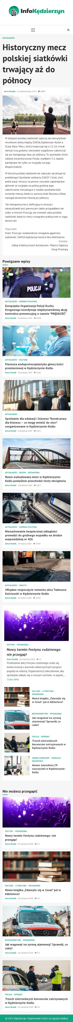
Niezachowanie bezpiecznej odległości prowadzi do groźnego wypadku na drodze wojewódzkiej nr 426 (36, 508)
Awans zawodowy (41, 758)
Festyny (11, 645)
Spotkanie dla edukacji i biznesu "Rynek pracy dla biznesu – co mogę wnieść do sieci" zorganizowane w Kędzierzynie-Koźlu (36, 395)
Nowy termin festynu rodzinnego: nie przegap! (36, 625)
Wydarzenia (34, 473)
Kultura (23, 360)
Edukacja (56, 758)
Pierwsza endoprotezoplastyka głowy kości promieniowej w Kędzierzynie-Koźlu (36, 341)
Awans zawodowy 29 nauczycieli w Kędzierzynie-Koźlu (17, 765)
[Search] (68, 30)
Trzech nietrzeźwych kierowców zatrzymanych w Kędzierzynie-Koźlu (17, 742)
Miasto (22, 585)
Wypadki (45, 737)
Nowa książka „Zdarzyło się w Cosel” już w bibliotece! (17, 697)
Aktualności (9, 38)
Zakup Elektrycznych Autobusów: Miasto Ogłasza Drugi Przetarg (40, 245)
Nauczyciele (37, 761)
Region (22, 473)
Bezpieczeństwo (40, 714)
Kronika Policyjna (28, 302)
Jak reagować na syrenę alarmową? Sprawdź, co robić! (17, 719)
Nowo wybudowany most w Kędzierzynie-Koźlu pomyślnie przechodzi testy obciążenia (36, 453)
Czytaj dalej (13, 679)
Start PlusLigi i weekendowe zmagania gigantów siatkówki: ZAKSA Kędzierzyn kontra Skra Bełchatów (35, 233)
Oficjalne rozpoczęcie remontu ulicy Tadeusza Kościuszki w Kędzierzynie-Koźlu (36, 566)
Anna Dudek (10, 91)
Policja (36, 737)
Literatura (48, 691)
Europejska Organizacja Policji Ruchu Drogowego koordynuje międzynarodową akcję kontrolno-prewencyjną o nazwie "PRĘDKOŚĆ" (36, 282)
